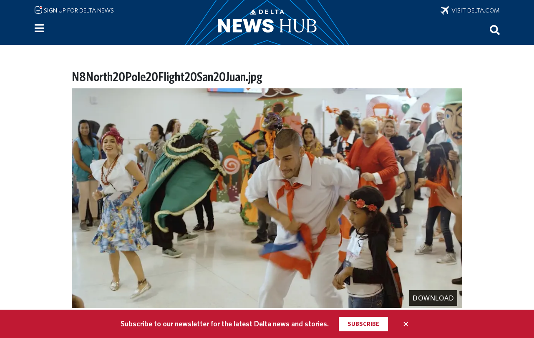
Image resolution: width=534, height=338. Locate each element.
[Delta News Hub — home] (267, 22)
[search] (495, 29)
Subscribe (363, 323)
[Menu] (39, 28)
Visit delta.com (474, 10)
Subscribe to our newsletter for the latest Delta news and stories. (225, 323)
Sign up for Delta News (78, 10)
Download (433, 298)
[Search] (495, 29)
